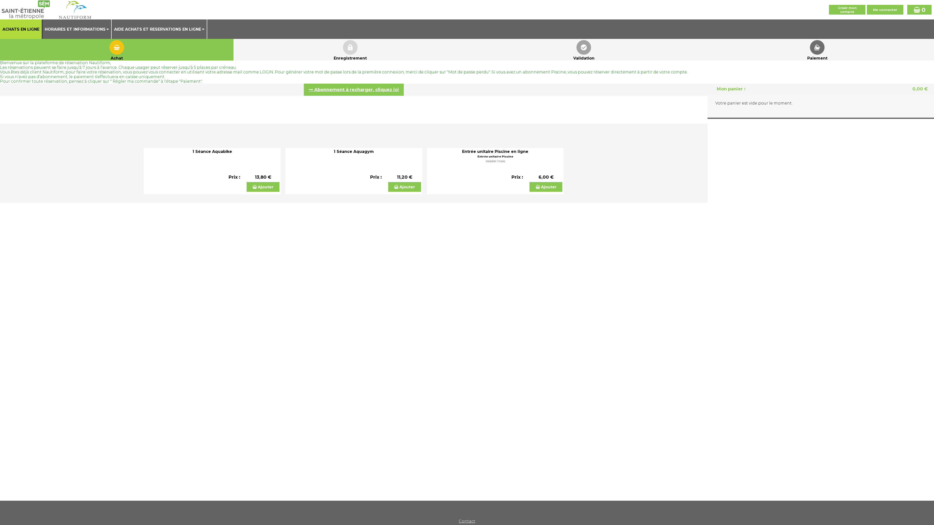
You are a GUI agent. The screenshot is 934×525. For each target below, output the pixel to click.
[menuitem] (21, 29)
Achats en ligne (20, 29)
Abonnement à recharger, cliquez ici (356, 89)
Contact (467, 521)
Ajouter (265, 187)
